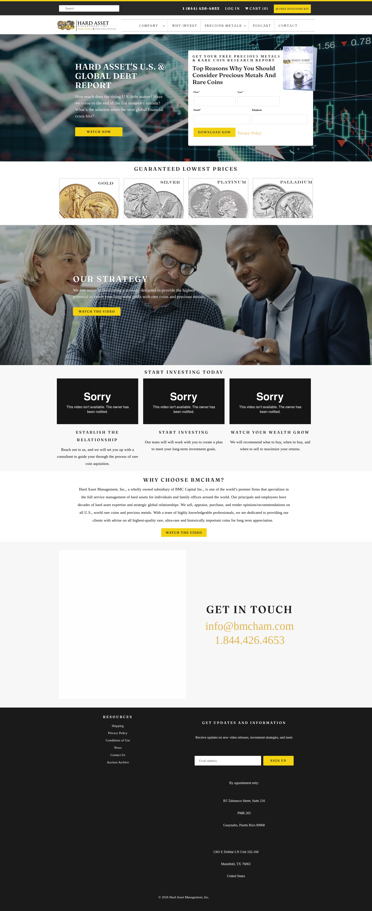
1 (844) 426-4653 (201, 8)
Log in (232, 8)
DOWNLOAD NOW (214, 132)
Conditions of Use (118, 740)
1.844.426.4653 (250, 640)
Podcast (262, 25)
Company (150, 25)
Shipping (118, 726)
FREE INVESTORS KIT (294, 9)
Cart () (258, 8)
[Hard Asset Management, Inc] (87, 25)
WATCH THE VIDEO (97, 311)
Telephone (257, 110)
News (118, 747)
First (197, 92)
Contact (288, 25)
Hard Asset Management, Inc (188, 897)
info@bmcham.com (249, 626)
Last (241, 92)
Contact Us (117, 755)
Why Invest (184, 25)
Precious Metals (223, 25)
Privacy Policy (250, 133)
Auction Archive (118, 762)
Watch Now (99, 132)
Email (197, 110)
